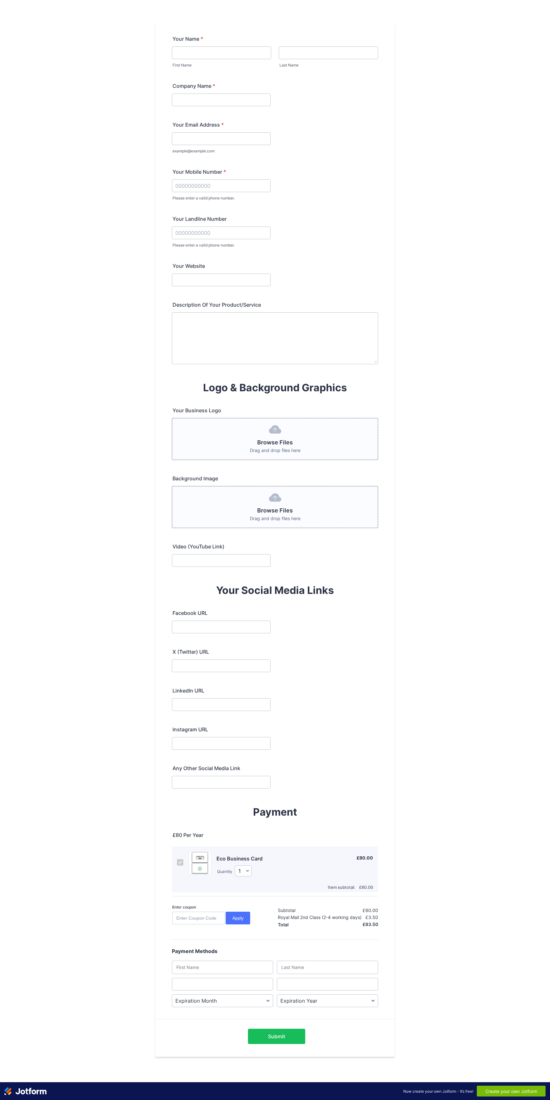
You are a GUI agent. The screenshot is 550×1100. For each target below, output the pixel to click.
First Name (182, 65)
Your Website (189, 266)
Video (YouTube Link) (198, 546)
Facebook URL (190, 613)
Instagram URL (190, 729)
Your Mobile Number (199, 172)
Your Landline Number (200, 219)
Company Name (194, 86)
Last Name (289, 65)
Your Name (188, 39)
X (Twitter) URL (191, 652)
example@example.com (194, 151)
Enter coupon (184, 907)
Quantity (224, 871)
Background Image (195, 478)
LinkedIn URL (188, 690)
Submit (276, 1036)
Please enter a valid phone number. (204, 198)
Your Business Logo (197, 410)
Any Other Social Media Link (206, 768)
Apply (237, 918)
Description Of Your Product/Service (217, 305)
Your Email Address (198, 125)
